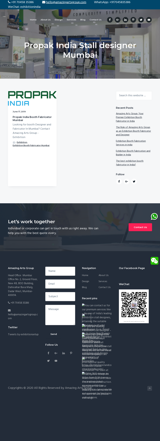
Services (103, 282)
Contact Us (140, 227)
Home (85, 275)
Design (85, 282)
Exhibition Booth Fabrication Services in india (131, 143)
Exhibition (22, 142)
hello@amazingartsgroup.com (23, 316)
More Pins (87, 341)
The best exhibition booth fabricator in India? (129, 163)
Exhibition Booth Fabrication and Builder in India (133, 153)
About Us (104, 275)
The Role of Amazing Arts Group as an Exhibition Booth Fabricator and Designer (133, 131)
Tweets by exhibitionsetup (23, 334)
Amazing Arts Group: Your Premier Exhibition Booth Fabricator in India (129, 117)
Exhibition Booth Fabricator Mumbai (31, 145)
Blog (84, 287)
